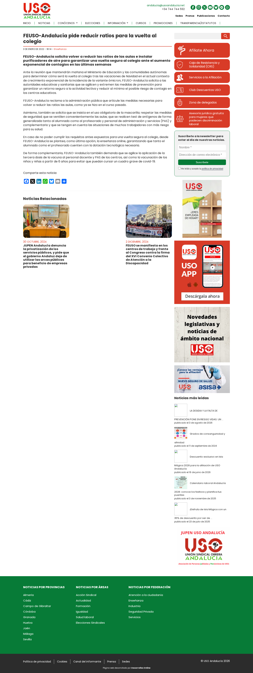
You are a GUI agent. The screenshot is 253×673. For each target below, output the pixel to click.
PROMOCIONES (163, 23)
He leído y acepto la (202, 168)
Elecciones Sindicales (90, 623)
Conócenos (66, 23)
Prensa (190, 15)
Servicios (135, 617)
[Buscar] (225, 36)
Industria (134, 606)
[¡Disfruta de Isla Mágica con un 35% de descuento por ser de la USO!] (181, 509)
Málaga (28, 634)
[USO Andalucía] (37, 12)
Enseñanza (60, 49)
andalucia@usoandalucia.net (166, 5)
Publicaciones (206, 15)
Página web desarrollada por (126, 668)
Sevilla (27, 639)
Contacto (224, 15)
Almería (28, 595)
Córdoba (29, 611)
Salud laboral (85, 617)
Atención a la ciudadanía (146, 595)
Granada (29, 617)
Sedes (179, 15)
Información (117, 23)
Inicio (27, 23)
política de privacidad (212, 168)
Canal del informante (87, 661)
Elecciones (92, 23)
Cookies (62, 661)
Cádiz (27, 600)
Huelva (27, 623)
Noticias (44, 23)
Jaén (26, 628)
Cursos (141, 23)
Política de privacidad (37, 661)
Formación (83, 606)
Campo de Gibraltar (37, 606)
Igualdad (82, 611)
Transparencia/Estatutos (198, 23)
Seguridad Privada (141, 611)
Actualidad (83, 600)
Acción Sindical (86, 595)
